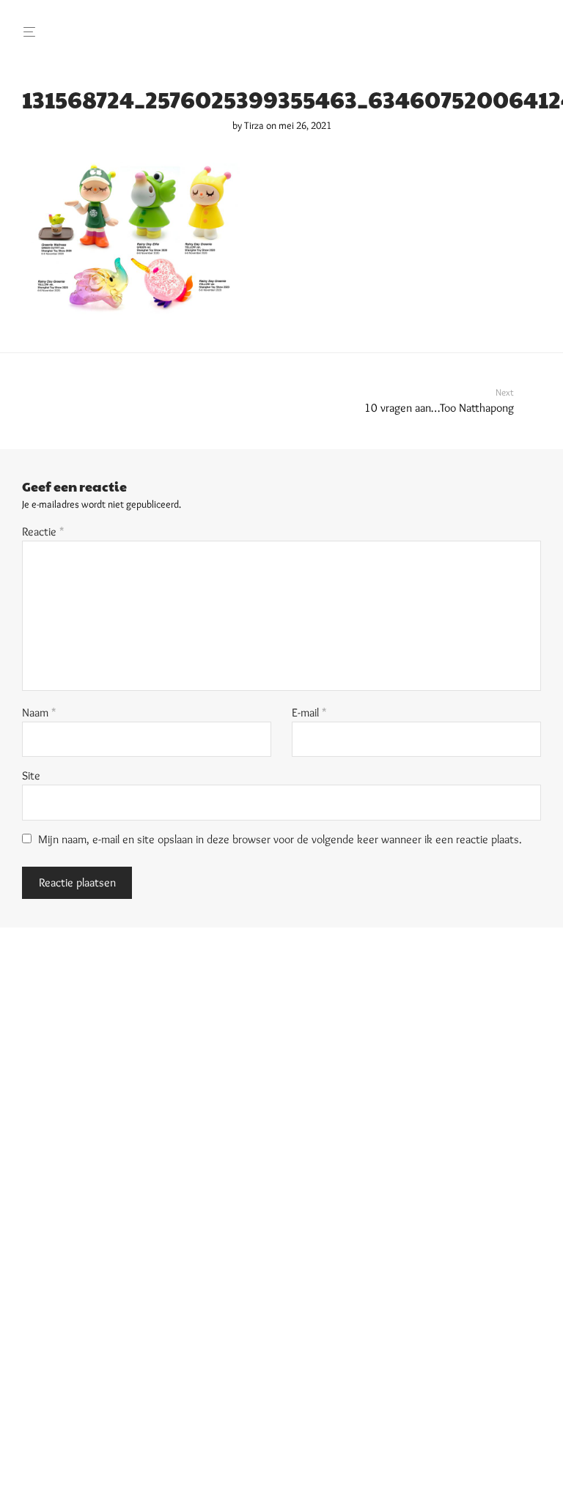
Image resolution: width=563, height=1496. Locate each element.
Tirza (254, 125)
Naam (39, 712)
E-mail (309, 712)
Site (31, 775)
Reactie (43, 531)
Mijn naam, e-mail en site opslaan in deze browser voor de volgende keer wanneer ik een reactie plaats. (280, 839)
